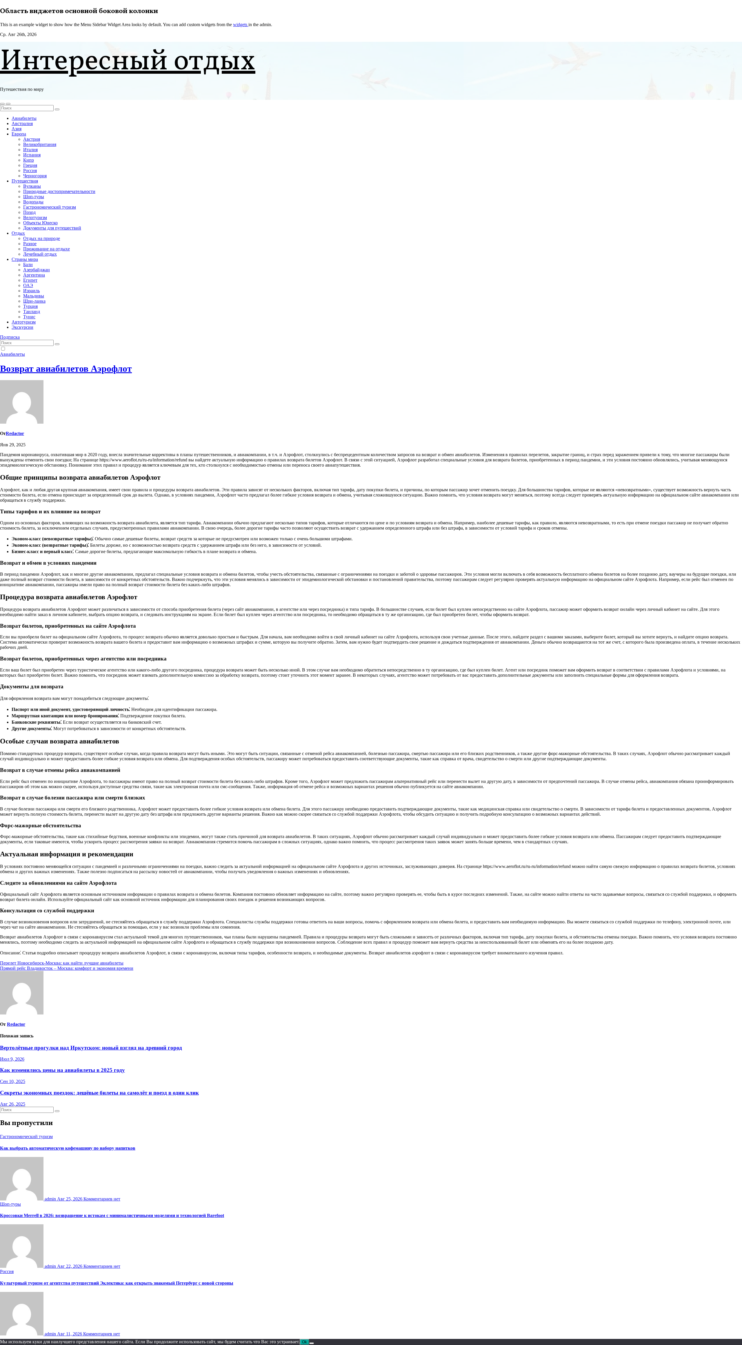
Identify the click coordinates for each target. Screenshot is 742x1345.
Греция (30, 165)
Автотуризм (24, 321)
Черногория (35, 175)
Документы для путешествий (52, 227)
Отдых (18, 233)
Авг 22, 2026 (70, 1266)
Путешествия (25, 180)
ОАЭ (28, 285)
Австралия (22, 123)
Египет (30, 280)
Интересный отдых (127, 62)
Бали (28, 264)
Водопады (33, 201)
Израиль (31, 290)
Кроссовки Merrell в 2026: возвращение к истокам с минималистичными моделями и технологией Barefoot (112, 1215)
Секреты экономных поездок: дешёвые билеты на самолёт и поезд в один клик (99, 1093)
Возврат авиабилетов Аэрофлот (66, 368)
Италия (30, 149)
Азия (16, 128)
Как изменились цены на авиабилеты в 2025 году (62, 1070)
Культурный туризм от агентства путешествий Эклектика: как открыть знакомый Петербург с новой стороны (116, 1283)
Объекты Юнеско (40, 222)
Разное (30, 243)
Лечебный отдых (40, 254)
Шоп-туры (33, 196)
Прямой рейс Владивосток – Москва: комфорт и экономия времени (66, 968)
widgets (240, 24)
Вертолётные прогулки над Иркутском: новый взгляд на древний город (91, 1048)
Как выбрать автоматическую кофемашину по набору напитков (67, 1148)
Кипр (28, 160)
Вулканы (32, 186)
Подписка (10, 337)
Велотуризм (35, 217)
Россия (30, 170)
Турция (30, 306)
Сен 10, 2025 (12, 1081)
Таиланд (31, 311)
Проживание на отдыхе (46, 248)
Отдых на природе (41, 238)
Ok (304, 1342)
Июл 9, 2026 (12, 1059)
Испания (32, 154)
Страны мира (25, 259)
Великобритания (39, 144)
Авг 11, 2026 (70, 1333)
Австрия (31, 139)
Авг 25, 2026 (70, 1198)
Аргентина (34, 274)
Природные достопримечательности (59, 191)
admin (50, 1198)
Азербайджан (36, 269)
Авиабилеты (24, 118)
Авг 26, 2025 (12, 1104)
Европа (19, 133)
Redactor (15, 433)
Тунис (29, 316)
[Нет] (311, 1343)
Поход (29, 212)
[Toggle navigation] (8, 104)
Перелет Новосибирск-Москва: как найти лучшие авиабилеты (61, 963)
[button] (2, 104)
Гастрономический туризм (49, 207)
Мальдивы (33, 295)
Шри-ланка (34, 301)
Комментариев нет (101, 1198)
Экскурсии (22, 327)
